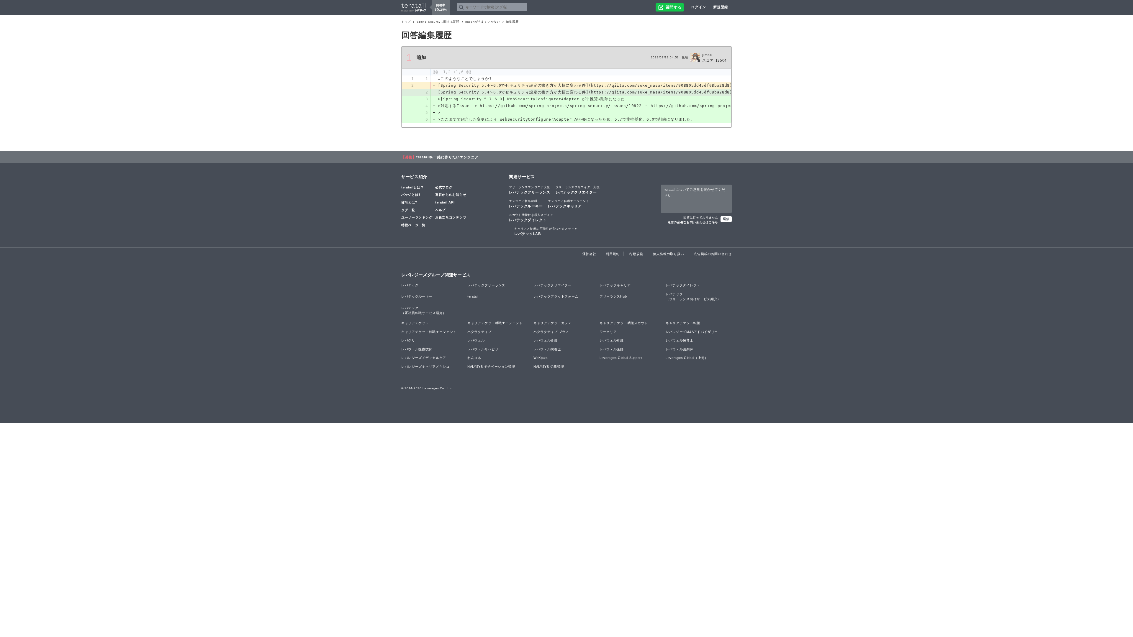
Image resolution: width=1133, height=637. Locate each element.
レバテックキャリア (568, 203)
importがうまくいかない (482, 21)
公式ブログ (444, 187)
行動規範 (636, 254)
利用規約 (613, 254)
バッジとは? (411, 194)
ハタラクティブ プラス (551, 332)
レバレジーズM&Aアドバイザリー (692, 332)
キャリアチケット (415, 323)
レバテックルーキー (526, 203)
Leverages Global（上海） (687, 357)
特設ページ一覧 (413, 225)
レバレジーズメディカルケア (423, 357)
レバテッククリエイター (578, 189)
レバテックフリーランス (529, 189)
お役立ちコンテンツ (450, 217)
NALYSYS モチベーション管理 (491, 366)
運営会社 (589, 254)
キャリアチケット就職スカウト (624, 323)
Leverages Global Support (621, 357)
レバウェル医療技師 (416, 349)
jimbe (707, 55)
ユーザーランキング (416, 217)
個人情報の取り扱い (668, 254)
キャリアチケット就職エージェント (495, 323)
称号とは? (409, 202)
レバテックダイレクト (531, 217)
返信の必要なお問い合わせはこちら (693, 222)
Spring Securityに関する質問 (438, 21)
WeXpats (540, 357)
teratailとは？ (412, 187)
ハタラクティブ (479, 332)
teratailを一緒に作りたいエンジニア (447, 157)
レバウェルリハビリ (482, 349)
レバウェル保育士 (679, 340)
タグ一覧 (408, 210)
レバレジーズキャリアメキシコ (425, 366)
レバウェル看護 (612, 340)
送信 (726, 219)
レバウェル (476, 340)
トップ (406, 21)
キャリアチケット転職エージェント (428, 332)
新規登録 (720, 7)
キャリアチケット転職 (683, 323)
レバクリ (408, 340)
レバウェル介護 (545, 340)
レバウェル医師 (612, 349)
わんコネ (474, 357)
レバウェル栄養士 (547, 349)
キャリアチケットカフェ (552, 323)
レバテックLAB (545, 231)
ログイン (698, 7)
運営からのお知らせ (450, 194)
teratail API (444, 202)
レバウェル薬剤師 (679, 349)
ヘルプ (440, 210)
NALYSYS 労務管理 (548, 366)
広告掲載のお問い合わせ (713, 254)
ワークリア (608, 332)
